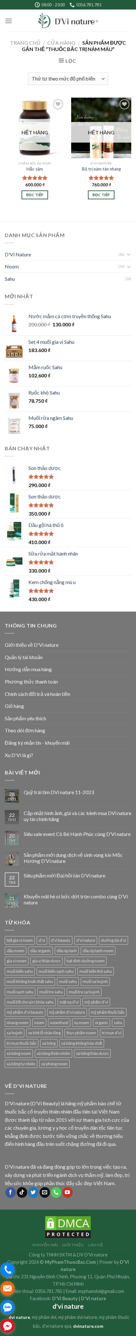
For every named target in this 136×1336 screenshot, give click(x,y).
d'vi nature (85, 940)
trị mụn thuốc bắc (21, 1043)
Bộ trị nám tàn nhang (101, 168)
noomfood (59, 1022)
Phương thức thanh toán (31, 681)
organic (101, 1022)
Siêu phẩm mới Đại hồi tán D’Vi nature (64, 875)
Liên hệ (95, 1245)
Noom (12, 266)
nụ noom (81, 1022)
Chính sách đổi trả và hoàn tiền (37, 694)
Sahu (10, 279)
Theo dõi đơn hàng (25, 730)
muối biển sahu (20, 971)
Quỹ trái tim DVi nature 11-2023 (59, 792)
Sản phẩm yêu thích (25, 718)
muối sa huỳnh (95, 981)
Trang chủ (25, 43)
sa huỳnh (14, 1032)
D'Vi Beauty (65, 1298)
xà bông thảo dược (92, 1053)
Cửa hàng (61, 43)
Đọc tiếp (35, 195)
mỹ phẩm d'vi (96, 1002)
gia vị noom (17, 960)
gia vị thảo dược (46, 960)
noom (39, 1022)
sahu (118, 1022)
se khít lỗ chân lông (44, 1032)
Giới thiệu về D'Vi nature (32, 645)
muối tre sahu (51, 991)
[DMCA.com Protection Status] (68, 1226)
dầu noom (15, 950)
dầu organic (40, 950)
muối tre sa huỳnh (84, 991)
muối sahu (68, 981)
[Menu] (8, 21)
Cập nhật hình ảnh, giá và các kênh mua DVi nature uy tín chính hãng (77, 816)
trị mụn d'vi (111, 1032)
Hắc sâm (35, 168)
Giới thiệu (73, 1245)
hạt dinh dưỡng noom (85, 960)
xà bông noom (19, 1053)
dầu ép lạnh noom (98, 950)
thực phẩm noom (81, 1032)
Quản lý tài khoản (24, 657)
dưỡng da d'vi (113, 940)
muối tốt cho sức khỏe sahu (30, 1002)
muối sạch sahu (20, 991)
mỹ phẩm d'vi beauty (25, 1012)
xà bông (49, 1043)
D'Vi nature (93, 1298)
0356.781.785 (48, 1291)
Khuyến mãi (45, 1245)
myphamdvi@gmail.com (101, 1291)
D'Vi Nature (18, 254)
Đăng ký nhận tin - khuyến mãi (37, 743)
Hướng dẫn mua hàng (28, 669)
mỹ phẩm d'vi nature (67, 1012)
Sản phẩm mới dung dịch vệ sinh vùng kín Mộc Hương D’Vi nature (73, 858)
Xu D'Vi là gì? (19, 755)
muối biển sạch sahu (56, 971)
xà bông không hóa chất (81, 1043)
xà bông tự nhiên (21, 1063)
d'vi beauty (61, 940)
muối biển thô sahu (95, 971)
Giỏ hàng (14, 706)
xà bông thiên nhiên (53, 1053)
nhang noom (17, 1022)
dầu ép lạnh (67, 950)
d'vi (42, 940)
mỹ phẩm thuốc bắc (108, 1012)
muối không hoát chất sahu (30, 981)
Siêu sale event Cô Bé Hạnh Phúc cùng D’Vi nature (77, 834)
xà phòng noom (54, 1063)
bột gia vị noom (20, 940)
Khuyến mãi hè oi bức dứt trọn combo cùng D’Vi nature (76, 899)
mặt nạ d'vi (69, 1002)
